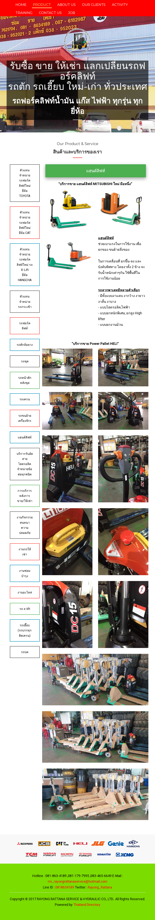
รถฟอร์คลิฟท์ (24, 325)
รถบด (24, 652)
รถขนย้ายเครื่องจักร (24, 418)
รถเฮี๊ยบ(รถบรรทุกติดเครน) (25, 630)
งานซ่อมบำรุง (24, 573)
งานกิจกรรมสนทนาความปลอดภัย (25, 525)
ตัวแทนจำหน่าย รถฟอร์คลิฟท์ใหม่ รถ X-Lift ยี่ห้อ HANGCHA (25, 264)
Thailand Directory (86, 905)
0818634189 (64, 887)
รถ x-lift (24, 609)
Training (24, 13)
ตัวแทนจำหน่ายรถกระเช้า (25, 301)
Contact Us (50, 13)
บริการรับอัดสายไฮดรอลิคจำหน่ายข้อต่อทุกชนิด (25, 464)
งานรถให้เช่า (25, 551)
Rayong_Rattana (100, 887)
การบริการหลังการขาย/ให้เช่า (24, 496)
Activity (120, 5)
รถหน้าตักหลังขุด (24, 380)
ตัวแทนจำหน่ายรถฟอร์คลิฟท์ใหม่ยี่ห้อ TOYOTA (25, 183)
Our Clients (93, 5)
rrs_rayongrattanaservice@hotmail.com (77, 881)
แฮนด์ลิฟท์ (25, 437)
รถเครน (24, 399)
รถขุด (25, 361)
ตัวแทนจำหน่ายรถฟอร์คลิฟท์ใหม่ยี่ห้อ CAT (25, 223)
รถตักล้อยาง (25, 345)
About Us (66, 5)
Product (42, 5)
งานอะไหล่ (25, 592)
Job (71, 13)
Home (21, 4)
